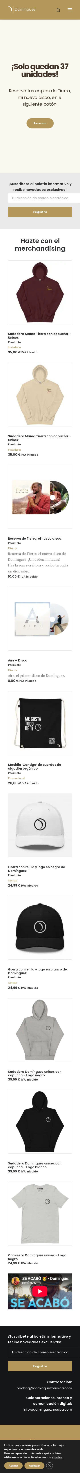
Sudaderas (14, 347)
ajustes (57, 1457)
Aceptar (13, 1465)
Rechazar (34, 1465)
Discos (12, 548)
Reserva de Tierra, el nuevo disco (34, 538)
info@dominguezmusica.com (48, 1409)
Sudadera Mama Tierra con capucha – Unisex (39, 336)
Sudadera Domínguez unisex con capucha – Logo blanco (35, 1165)
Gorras (12, 880)
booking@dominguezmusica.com (44, 1388)
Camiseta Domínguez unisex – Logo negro (37, 1257)
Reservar (40, 123)
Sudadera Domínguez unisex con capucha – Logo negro (35, 1073)
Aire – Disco (17, 660)
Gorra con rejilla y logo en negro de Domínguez (36, 869)
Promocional (16, 778)
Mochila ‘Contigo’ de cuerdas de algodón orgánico (34, 766)
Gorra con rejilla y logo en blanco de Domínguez (37, 971)
